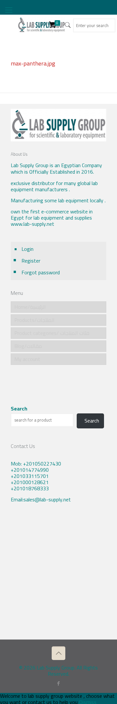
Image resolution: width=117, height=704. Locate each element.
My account (27, 359)
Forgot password (40, 272)
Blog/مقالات (28, 346)
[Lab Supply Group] (42, 24)
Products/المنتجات (34, 320)
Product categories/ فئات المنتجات (51, 333)
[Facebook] (58, 683)
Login (27, 249)
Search (19, 409)
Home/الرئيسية (30, 307)
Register (30, 261)
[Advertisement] (58, 576)
